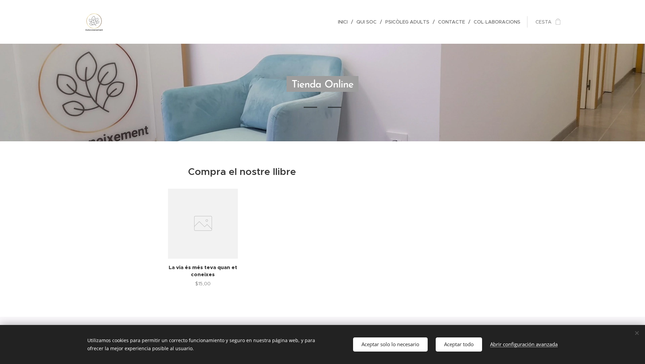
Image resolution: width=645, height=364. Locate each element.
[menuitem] (344, 21)
